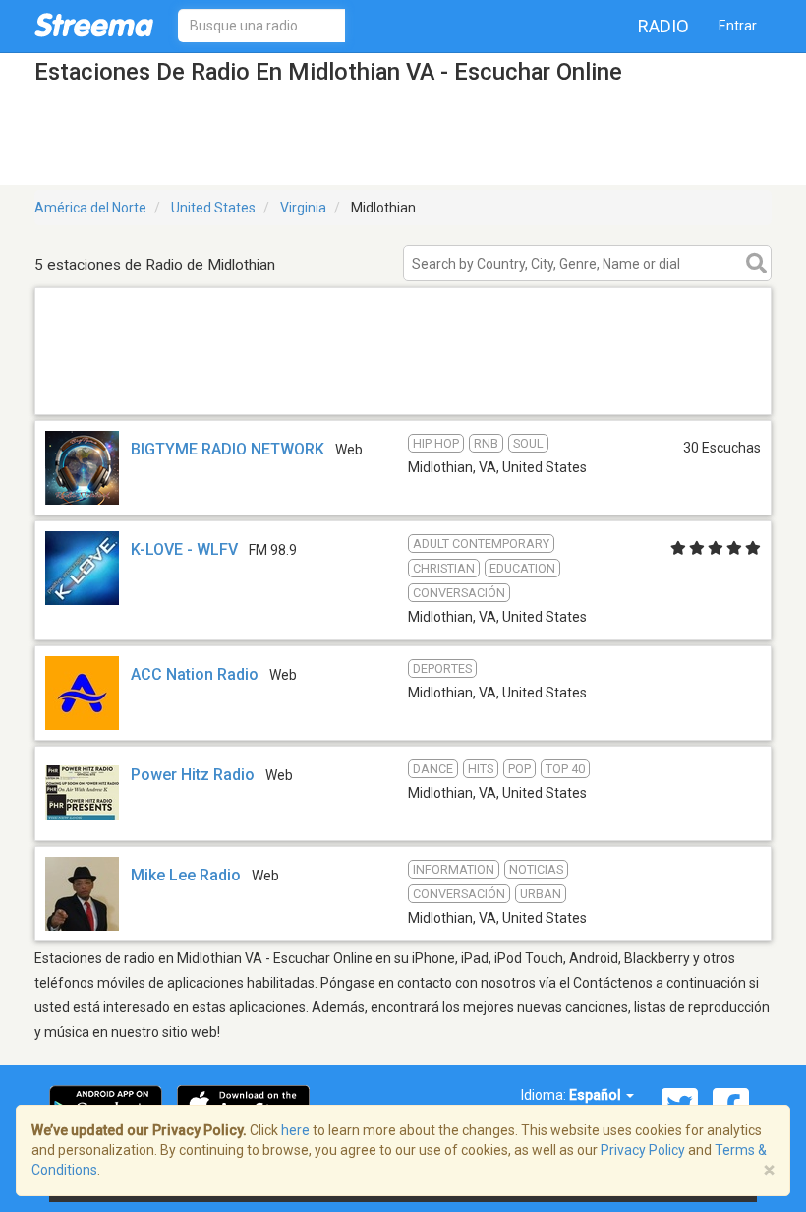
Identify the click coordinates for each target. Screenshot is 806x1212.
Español (596, 1095)
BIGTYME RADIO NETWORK (227, 449)
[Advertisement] (403, 389)
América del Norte (90, 207)
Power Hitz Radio (193, 774)
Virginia (303, 207)
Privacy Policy (643, 1150)
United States (213, 207)
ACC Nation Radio (195, 674)
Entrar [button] (738, 25)
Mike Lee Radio (186, 875)
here (295, 1130)
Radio (663, 26)
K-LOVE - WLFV (184, 549)
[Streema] (93, 24)
